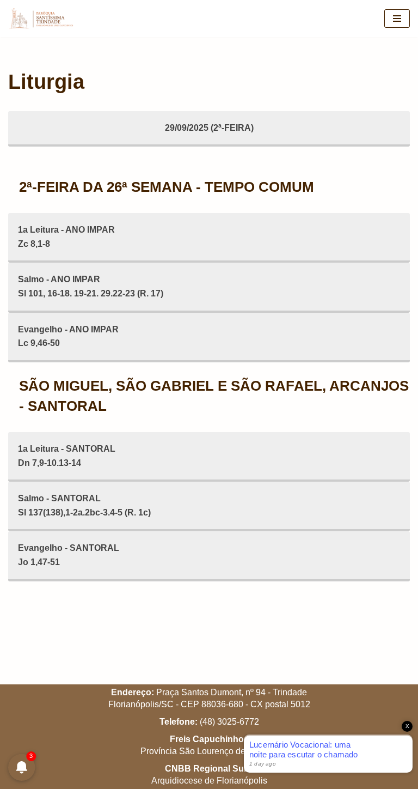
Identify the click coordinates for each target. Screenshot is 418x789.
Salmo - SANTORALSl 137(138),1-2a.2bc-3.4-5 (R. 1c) (84, 505)
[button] (395, 15)
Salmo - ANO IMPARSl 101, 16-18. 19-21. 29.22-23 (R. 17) (90, 286)
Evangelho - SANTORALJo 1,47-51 (68, 555)
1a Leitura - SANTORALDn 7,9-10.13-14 (66, 456)
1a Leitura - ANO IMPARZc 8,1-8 (66, 236)
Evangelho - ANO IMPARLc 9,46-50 (68, 336)
